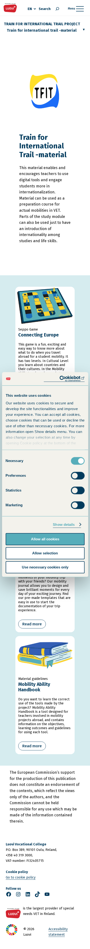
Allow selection (45, 553)
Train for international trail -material (42, 30)
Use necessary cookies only (45, 567)
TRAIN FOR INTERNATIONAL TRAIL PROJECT (42, 24)
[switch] (77, 475)
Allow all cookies (45, 539)
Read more (32, 624)
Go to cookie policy (21, 877)
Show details (64, 524)
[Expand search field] (57, 9)
